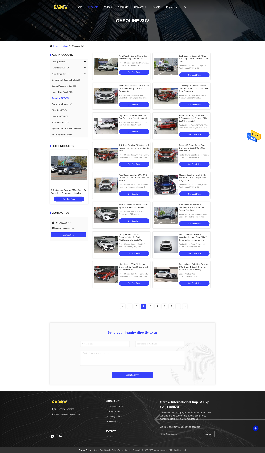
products (64, 46)
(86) (66, 80)
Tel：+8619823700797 (64, 409)
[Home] (61, 7)
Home (79, 7)
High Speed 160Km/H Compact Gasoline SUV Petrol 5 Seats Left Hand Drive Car (133, 267)
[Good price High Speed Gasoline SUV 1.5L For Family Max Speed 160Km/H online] (106, 126)
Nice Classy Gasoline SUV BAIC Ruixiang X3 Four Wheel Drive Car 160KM (134, 178)
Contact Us (140, 7)
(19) (62, 134)
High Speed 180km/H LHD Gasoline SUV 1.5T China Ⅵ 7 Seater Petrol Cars (192, 207)
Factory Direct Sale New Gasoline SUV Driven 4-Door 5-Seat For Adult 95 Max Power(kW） (194, 267)
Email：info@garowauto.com (67, 414)
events (156, 7)
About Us (123, 7)
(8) (60, 116)
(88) (60, 98)
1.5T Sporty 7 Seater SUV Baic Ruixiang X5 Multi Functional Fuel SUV (193, 59)
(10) (60, 68)
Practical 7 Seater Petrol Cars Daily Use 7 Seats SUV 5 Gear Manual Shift (192, 148)
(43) (62, 92)
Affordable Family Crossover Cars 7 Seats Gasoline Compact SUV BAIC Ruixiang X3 (194, 118)
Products (93, 7)
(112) (64, 86)
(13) (62, 104)
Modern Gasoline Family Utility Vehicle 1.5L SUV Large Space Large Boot (192, 178)
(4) (60, 74)
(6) (59, 110)
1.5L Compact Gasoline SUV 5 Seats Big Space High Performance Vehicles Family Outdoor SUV (56, 193)
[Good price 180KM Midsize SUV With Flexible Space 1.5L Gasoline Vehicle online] (106, 215)
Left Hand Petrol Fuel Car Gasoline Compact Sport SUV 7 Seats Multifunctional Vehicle (193, 237)
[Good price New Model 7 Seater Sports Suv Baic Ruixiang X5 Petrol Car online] (106, 66)
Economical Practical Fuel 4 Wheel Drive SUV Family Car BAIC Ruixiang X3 (134, 88)
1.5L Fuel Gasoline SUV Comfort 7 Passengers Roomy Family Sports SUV (134, 148)
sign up (208, 434)
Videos (108, 7)
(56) (60, 62)
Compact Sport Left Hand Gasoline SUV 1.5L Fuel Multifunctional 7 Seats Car (130, 237)
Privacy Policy (85, 450)
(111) (66, 128)
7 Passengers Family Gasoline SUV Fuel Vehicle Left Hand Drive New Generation (193, 88)
